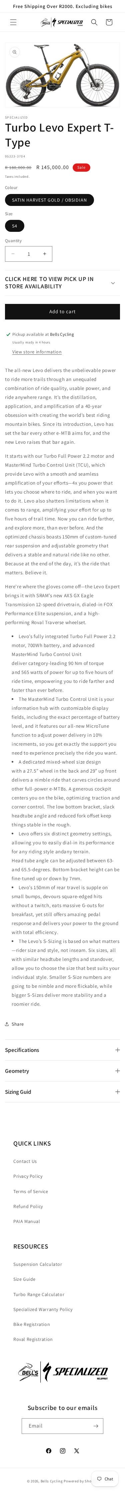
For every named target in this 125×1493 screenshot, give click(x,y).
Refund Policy (28, 1206)
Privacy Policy (27, 1176)
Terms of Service (30, 1191)
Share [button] (18, 1024)
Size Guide (24, 1279)
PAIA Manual (26, 1221)
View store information (37, 352)
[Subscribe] (95, 1426)
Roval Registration (33, 1339)
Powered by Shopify (81, 1481)
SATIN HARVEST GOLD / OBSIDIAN (49, 200)
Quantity (13, 240)
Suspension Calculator (37, 1264)
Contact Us (25, 1161)
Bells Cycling (52, 1481)
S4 (14, 226)
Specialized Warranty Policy (42, 1309)
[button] (13, 22)
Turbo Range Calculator (38, 1294)
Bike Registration (31, 1324)
